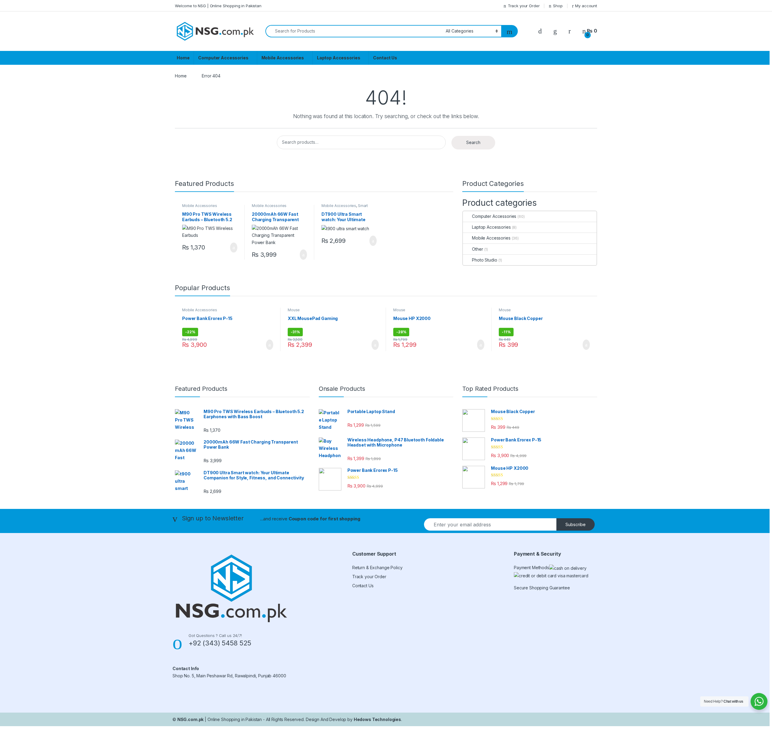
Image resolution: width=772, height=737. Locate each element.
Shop (557, 5)
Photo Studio (484, 259)
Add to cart (233, 248)
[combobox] (353, 31)
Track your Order (524, 5)
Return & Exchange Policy (377, 567)
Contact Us (385, 57)
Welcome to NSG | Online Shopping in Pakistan (218, 5)
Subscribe (575, 524)
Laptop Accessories (338, 57)
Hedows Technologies (377, 719)
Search (473, 142)
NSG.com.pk (190, 719)
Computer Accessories (223, 57)
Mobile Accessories (282, 57)
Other (477, 249)
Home (183, 57)
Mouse (294, 310)
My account (586, 5)
